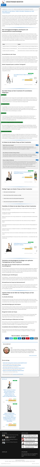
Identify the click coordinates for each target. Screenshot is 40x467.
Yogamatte (10, 461)
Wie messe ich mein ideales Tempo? (9, 192)
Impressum (37, 463)
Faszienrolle (13, 461)
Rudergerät (33, 461)
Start (6, 9)
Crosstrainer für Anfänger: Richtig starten (11, 442)
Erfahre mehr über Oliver (33, 355)
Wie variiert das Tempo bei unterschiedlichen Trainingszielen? (13, 201)
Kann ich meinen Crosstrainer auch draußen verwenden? (12, 365)
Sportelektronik (27, 461)
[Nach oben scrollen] (38, 465)
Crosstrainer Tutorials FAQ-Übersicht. (18, 374)
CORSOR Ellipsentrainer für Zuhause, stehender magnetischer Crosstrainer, (31, 444)
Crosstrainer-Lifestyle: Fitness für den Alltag (11, 434)
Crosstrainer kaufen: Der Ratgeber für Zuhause (12, 437)
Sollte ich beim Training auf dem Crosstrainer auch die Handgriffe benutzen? (15, 362)
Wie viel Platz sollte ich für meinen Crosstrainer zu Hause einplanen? (14, 368)
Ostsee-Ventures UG (7, 463)
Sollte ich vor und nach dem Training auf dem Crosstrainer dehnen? (13, 370)
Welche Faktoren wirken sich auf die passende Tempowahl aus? (14, 198)
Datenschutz (33, 463)
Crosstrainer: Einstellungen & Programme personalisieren (11, 440)
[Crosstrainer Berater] (3, 3)
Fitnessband (16, 461)
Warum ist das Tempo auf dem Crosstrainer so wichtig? (12, 195)
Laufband (31, 461)
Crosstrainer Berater (14, 2)
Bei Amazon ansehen (28, 79)
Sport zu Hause (6, 461)
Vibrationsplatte (23, 461)
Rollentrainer (19, 461)
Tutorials (9, 9)
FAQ (12, 9)
